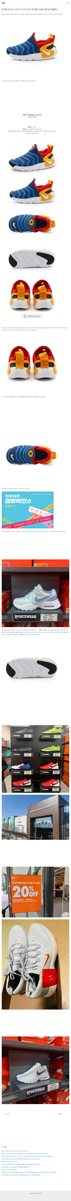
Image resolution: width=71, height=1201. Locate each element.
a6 (3, 3)
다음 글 (60, 1114)
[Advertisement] (35, 96)
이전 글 (6, 1114)
